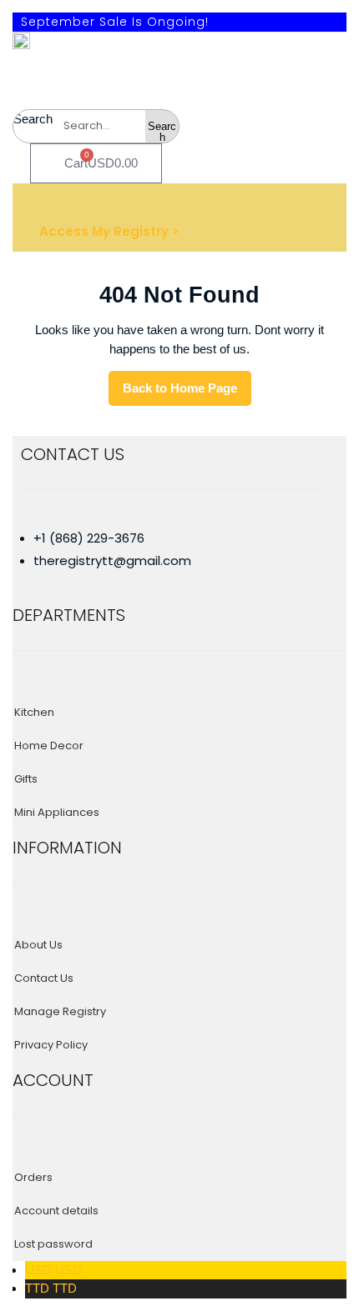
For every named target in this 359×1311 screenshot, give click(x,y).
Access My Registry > (109, 231)
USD (53, 1270)
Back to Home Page (187, 393)
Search (33, 119)
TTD (51, 1288)
